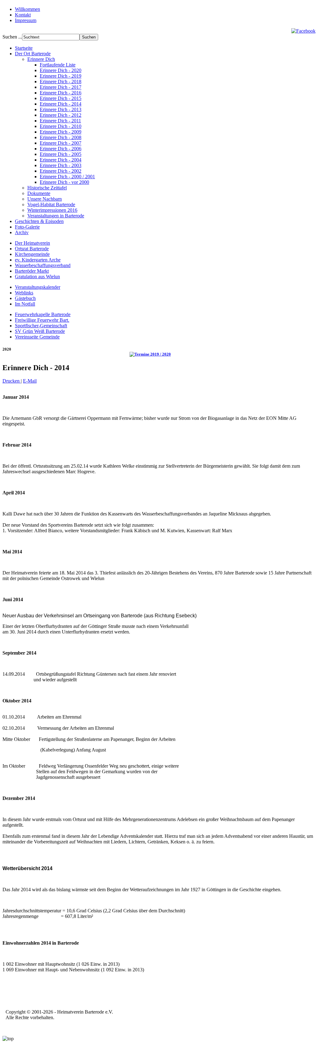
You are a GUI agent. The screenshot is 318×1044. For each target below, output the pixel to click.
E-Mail (30, 381)
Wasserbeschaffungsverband (42, 265)
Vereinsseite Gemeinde (37, 336)
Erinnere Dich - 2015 (60, 98)
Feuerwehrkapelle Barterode (42, 314)
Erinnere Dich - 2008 (60, 137)
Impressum (25, 20)
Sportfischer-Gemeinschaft (41, 325)
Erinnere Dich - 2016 (60, 92)
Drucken (11, 381)
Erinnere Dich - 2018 (60, 81)
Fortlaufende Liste (57, 64)
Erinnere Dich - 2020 (60, 70)
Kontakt (23, 14)
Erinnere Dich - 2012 (60, 115)
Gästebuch (25, 298)
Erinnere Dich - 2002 (60, 171)
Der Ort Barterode (33, 53)
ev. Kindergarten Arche (38, 259)
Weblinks (24, 292)
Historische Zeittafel (47, 187)
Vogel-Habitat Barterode (51, 204)
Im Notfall (25, 303)
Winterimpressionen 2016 (52, 210)
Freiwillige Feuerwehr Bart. (42, 320)
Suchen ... (12, 36)
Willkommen (27, 9)
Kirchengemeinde (32, 254)
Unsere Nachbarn (44, 199)
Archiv (22, 232)
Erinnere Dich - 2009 (60, 131)
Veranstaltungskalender (37, 287)
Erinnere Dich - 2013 (60, 109)
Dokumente (38, 193)
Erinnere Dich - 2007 (60, 143)
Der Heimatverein (32, 243)
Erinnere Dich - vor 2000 (64, 182)
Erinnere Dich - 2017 (60, 87)
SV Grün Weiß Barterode (40, 331)
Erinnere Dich (41, 59)
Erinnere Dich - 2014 (60, 104)
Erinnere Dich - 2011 (60, 120)
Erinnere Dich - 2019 (60, 76)
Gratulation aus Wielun (37, 276)
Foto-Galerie (27, 226)
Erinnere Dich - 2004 (60, 159)
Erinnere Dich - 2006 (60, 148)
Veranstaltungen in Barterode (55, 215)
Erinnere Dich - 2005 (60, 154)
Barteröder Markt (32, 271)
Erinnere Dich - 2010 (60, 126)
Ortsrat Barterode (32, 248)
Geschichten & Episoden (39, 221)
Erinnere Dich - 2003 (60, 165)
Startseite (24, 48)
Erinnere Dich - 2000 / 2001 (67, 176)
